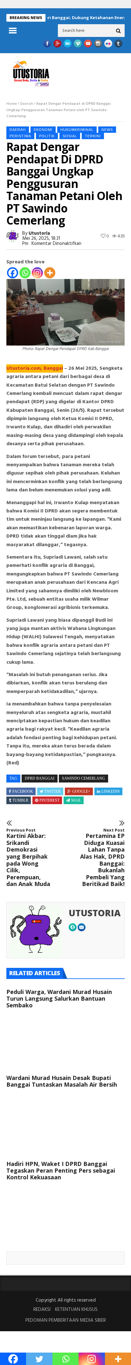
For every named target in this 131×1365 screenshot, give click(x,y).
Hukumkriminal (76, 130)
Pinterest (49, 800)
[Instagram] (37, 272)
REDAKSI (42, 1309)
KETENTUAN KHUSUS (76, 1309)
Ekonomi (43, 130)
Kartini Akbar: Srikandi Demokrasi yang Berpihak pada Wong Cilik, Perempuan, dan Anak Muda (28, 858)
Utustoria (39, 233)
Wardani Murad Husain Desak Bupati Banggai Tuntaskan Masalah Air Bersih (61, 1081)
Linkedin (110, 791)
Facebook (22, 791)
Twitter (53, 791)
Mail (76, 800)
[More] (49, 272)
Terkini (93, 136)
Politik (47, 136)
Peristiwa (20, 136)
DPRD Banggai (39, 778)
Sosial (70, 136)
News (107, 130)
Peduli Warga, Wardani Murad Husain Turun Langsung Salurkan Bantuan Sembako (59, 998)
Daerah (26, 104)
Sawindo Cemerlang (83, 778)
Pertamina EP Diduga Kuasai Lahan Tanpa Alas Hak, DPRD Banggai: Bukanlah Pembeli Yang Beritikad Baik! (102, 858)
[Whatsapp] (25, 272)
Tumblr (20, 800)
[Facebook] (12, 272)
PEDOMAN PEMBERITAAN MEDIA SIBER (65, 1320)
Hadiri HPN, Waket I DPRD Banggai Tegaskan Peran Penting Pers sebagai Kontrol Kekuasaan (60, 1170)
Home (11, 104)
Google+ (81, 791)
